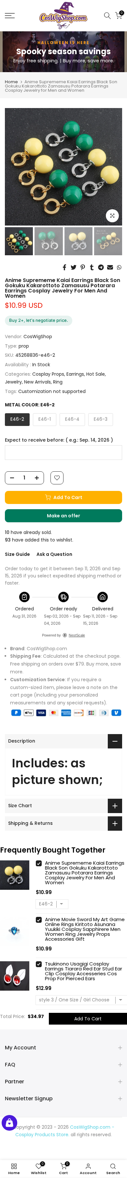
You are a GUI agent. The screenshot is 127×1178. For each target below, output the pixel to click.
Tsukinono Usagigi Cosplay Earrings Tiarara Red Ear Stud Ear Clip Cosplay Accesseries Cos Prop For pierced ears (83, 971)
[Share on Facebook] (64, 267)
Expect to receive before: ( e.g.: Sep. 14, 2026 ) (59, 440)
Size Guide (17, 554)
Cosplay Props (48, 374)
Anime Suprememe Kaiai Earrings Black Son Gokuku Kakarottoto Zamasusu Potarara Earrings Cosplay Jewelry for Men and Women (84, 872)
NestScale (77, 635)
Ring (58, 382)
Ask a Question (54, 554)
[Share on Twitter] (74, 267)
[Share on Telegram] (101, 267)
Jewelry (13, 382)
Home (11, 82)
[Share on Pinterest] (83, 267)
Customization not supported (52, 391)
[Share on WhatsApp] (119, 267)
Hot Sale (95, 374)
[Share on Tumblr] (92, 267)
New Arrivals (37, 382)
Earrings (75, 374)
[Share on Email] (110, 267)
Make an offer (70, 517)
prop (24, 346)
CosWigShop (37, 336)
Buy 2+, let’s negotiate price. (38, 320)
